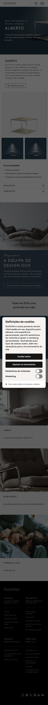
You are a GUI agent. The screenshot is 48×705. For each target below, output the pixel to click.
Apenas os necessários (24, 364)
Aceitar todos (24, 356)
